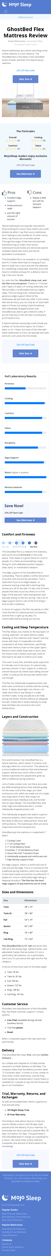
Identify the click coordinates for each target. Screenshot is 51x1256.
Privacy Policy (8, 1250)
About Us (6, 1244)
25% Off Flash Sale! (25, 70)
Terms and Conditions (13, 1247)
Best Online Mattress (12, 1220)
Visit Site (24, 79)
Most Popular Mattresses (14, 1213)
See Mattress (24, 173)
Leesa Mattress (9, 1235)
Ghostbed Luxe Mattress (14, 1232)
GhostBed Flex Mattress (13, 1228)
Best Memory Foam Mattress (16, 1216)
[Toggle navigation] (5, 11)
